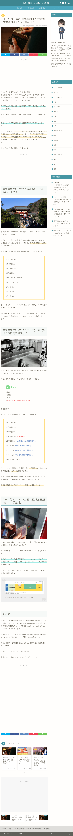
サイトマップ (55, 8)
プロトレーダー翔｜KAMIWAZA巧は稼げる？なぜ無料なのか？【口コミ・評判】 (62, 200)
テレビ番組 (57, 107)
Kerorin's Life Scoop (36, 2)
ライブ (56, 111)
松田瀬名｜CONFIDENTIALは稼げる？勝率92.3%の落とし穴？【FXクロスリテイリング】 (62, 187)
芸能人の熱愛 (58, 154)
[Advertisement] (24, 75)
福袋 (55, 150)
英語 (55, 159)
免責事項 (21, 833)
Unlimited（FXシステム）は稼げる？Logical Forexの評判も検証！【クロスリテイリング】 (62, 212)
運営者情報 (31, 8)
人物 (55, 121)
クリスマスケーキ (59, 97)
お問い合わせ (43, 8)
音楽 (55, 169)
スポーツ (56, 102)
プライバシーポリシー (10, 833)
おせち (56, 92)
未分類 (56, 140)
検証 (55, 145)
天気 (55, 126)
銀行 (3, 15)
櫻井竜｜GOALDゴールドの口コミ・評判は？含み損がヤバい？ (62, 223)
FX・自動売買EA (19, 8)
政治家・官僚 (58, 130)
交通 (55, 116)
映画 (55, 135)
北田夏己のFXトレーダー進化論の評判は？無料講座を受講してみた (62, 233)
